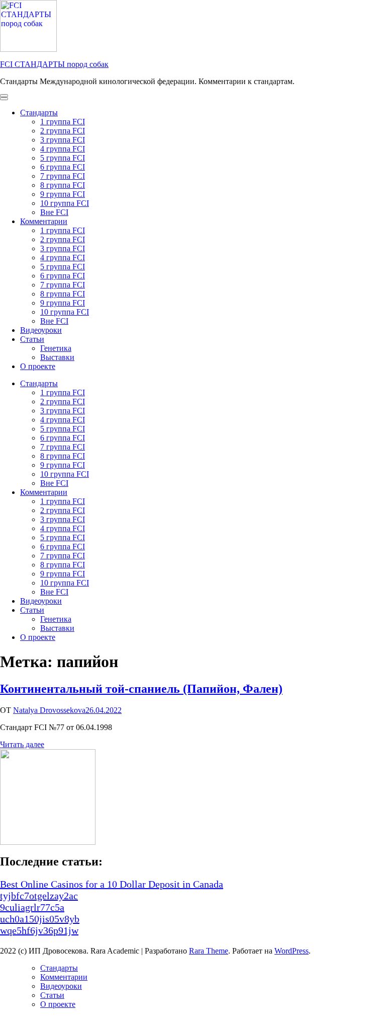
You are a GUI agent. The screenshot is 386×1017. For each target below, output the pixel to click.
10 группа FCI (64, 203)
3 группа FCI (62, 139)
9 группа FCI (62, 194)
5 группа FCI (62, 158)
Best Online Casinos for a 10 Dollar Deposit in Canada (111, 884)
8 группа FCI (62, 185)
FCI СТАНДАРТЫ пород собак (54, 64)
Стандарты (39, 112)
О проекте (37, 366)
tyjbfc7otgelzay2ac (39, 895)
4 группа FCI (62, 148)
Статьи (32, 339)
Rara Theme (208, 951)
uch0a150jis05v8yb (39, 918)
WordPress (291, 951)
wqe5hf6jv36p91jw (39, 930)
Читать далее (22, 744)
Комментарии (43, 221)
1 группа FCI (62, 121)
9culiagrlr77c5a (32, 907)
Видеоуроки (41, 330)
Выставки (57, 357)
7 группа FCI (62, 176)
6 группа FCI (62, 167)
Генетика (55, 348)
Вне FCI (54, 212)
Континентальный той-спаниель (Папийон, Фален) (141, 688)
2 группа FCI (62, 130)
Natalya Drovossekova (49, 710)
